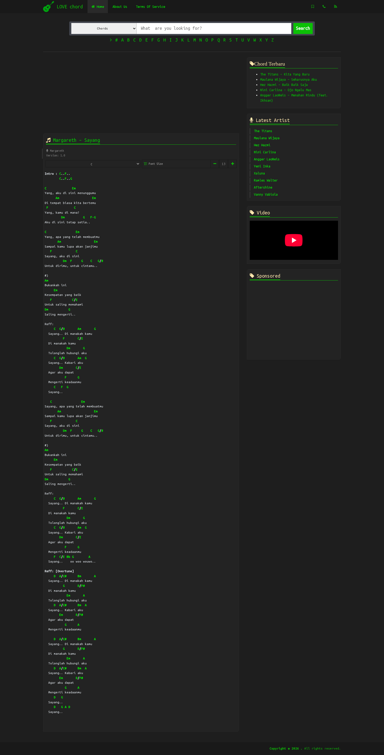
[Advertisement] (141, 93)
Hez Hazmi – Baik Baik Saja (284, 84)
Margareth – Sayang (75, 140)
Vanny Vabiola (266, 194)
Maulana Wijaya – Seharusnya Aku (288, 79)
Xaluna (259, 173)
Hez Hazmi (262, 145)
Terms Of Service (150, 6)
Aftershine (263, 187)
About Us (120, 6)
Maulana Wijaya (267, 138)
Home (99, 6)
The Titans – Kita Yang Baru (285, 74)
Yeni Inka (262, 166)
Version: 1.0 (55, 155)
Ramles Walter (266, 180)
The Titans (263, 131)
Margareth (56, 150)
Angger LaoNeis (267, 159)
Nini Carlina (265, 152)
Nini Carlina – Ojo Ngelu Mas (285, 90)
